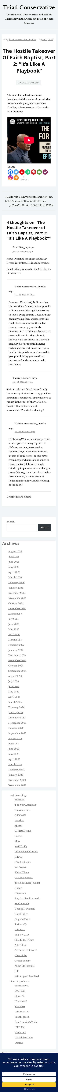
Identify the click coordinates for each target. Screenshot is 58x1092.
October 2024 (15, 665)
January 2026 (15, 587)
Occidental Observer (26, 851)
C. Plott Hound (23, 831)
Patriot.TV (20, 1032)
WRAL (18, 856)
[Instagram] (10, 177)
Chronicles (21, 955)
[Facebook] (10, 172)
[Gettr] (22, 172)
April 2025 (14, 634)
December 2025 (17, 593)
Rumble (19, 1043)
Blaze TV (20, 996)
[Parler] (45, 172)
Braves (18, 836)
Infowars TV (22, 1011)
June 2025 (13, 624)
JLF (17, 971)
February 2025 (16, 645)
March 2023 (15, 764)
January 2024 (15, 712)
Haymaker (20, 893)
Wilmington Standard (27, 976)
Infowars (20, 929)
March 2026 (15, 577)
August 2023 (15, 738)
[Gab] (27, 172)
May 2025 (13, 629)
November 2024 (17, 660)
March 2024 (15, 702)
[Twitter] (16, 172)
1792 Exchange (23, 862)
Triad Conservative (29, 7)
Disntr (18, 888)
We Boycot (20, 867)
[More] (16, 177)
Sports (18, 825)
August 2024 (15, 676)
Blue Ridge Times (24, 940)
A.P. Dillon (20, 945)
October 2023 (15, 728)
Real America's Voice (26, 1022)
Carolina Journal (24, 877)
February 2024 (16, 707)
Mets (17, 841)
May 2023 (13, 754)
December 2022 (17, 780)
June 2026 (13, 561)
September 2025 (17, 608)
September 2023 (17, 733)
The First (20, 1006)
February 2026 (16, 582)
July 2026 (13, 556)
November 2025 (17, 598)
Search (11, 521)
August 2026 (15, 551)
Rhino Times (22, 872)
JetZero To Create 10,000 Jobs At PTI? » (31, 205)
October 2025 (15, 603)
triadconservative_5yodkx (22, 39)
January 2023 (15, 775)
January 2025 (15, 650)
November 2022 (17, 785)
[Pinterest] (33, 172)
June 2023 (13, 749)
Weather (19, 820)
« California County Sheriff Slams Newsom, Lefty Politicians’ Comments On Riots (29, 199)
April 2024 (14, 697)
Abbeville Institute (25, 966)
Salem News (21, 985)
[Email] (39, 172)
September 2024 (17, 671)
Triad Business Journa (27, 882)
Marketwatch (22, 903)
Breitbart (20, 799)
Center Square (22, 960)
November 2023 (17, 723)
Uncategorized (28, 82)
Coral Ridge (21, 914)
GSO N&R (20, 815)
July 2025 (13, 619)
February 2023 (16, 769)
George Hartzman (25, 908)
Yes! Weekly (21, 846)
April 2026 (14, 572)
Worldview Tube (24, 1037)
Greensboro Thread (26, 950)
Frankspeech (22, 1017)
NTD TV (19, 1027)
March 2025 (15, 639)
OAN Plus (20, 991)
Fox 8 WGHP (22, 934)
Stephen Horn (22, 919)
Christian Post (22, 810)
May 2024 (13, 691)
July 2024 (13, 681)
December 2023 (17, 717)
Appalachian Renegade (27, 898)
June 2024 (13, 686)
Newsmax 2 (21, 1001)
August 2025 (15, 613)
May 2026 (13, 567)
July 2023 (13, 743)
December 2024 (17, 655)
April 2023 (14, 759)
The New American (25, 805)
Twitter (19, 924)
